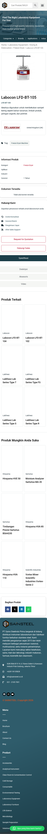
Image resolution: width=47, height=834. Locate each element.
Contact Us (7, 738)
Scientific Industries (33, 570)
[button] (42, 5)
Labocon (6, 333)
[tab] (23, 258)
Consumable (7, 787)
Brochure (6, 726)
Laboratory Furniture (11, 805)
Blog (4, 744)
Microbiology (8, 816)
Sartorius (29, 474)
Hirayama (6, 474)
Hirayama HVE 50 (11, 478)
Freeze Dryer (18, 48)
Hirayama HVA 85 (34, 526)
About (5, 732)
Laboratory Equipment (18, 45)
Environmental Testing (11, 793)
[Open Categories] (13, 38)
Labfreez (6, 374)
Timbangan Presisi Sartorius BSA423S (11, 530)
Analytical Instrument (11, 769)
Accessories (7, 763)
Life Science (7, 811)
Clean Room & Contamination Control (17, 775)
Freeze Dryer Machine (19, 143)
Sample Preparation (10, 822)
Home (4, 45)
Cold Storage (8, 781)
